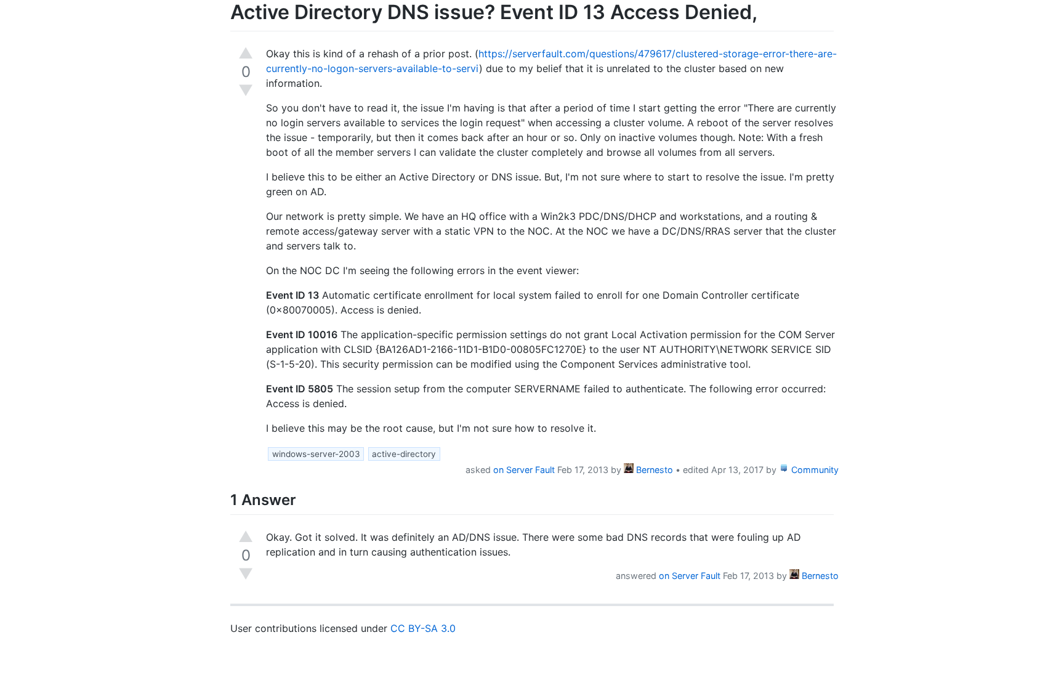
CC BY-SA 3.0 (423, 628)
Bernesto (653, 469)
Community (814, 469)
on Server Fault (524, 469)
